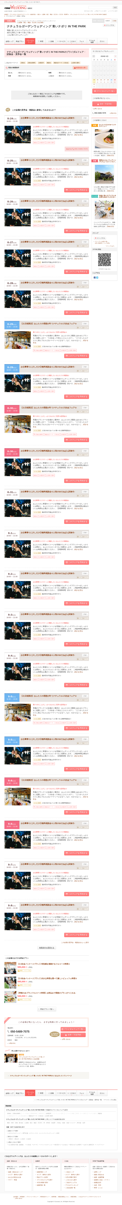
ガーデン (35, 1144)
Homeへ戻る (89, 11)
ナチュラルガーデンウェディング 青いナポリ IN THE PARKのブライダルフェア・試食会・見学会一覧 (76, 1100)
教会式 (17, 1139)
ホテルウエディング (15, 1133)
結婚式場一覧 (41, 1185)
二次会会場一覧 (70, 1188)
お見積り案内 (75, 62)
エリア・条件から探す (15, 1174)
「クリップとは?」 (110, 246)
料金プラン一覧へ (47, 1009)
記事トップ (97, 1172)
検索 (115, 7)
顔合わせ (101, 1174)
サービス (62, 41)
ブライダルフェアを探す (45, 1180)
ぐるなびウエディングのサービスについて (89, 1196)
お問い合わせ (66, 1039)
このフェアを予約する (77, 190)
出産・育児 (97, 1185)
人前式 (23, 1139)
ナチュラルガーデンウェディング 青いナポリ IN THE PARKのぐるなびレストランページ (41, 1076)
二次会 (114, 21)
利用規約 (22, 1196)
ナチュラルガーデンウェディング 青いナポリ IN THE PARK (46, 26)
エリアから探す (113, 11)
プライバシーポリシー (32, 1196)
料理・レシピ (98, 1188)
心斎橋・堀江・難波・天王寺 (27, 22)
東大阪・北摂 (81, 1122)
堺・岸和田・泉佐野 (49, 1122)
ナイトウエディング (46, 1144)
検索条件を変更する (46, 948)
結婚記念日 (97, 1182)
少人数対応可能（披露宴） (17, 1144)
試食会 (23, 62)
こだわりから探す (71, 1180)
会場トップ (9, 41)
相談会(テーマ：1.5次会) (61, 62)
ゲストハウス (34, 1133)
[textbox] (100, 7)
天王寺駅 (40, 22)
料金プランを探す (42, 1177)
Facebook (95, 278)
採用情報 (53, 1196)
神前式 (11, 1139)
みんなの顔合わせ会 (14, 1177)
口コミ (102, 41)
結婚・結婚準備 (99, 1177)
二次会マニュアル (71, 1182)
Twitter (97, 278)
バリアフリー (100, 1144)
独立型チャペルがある (61, 1144)
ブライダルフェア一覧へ (74, 1029)
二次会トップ (69, 1172)
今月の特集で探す (42, 1182)
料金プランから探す (101, 11)
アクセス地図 (92, 41)
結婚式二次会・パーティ (102, 1180)
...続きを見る (78, 135)
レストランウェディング (47, 1133)
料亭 (58, 1133)
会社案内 (15, 1196)
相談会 (49, 62)
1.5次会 (29, 1144)
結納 (95, 1174)
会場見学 (41, 62)
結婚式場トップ (42, 1172)
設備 (52, 41)
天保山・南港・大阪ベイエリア (66, 1122)
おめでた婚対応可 (89, 1144)
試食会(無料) (31, 62)
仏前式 (29, 1139)
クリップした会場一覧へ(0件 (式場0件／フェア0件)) (102, 242)
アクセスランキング (71, 1185)
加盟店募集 (73, 1196)
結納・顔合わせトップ (15, 1172)
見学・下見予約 (74, 1035)
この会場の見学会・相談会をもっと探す (75, 942)
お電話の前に (12, 1043)
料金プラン (20, 41)
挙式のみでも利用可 (76, 1144)
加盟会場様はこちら (63, 1196)
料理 (41, 41)
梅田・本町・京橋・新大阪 (15, 1122)
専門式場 (25, 1133)
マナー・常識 (12, 1180)
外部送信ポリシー (45, 1196)
